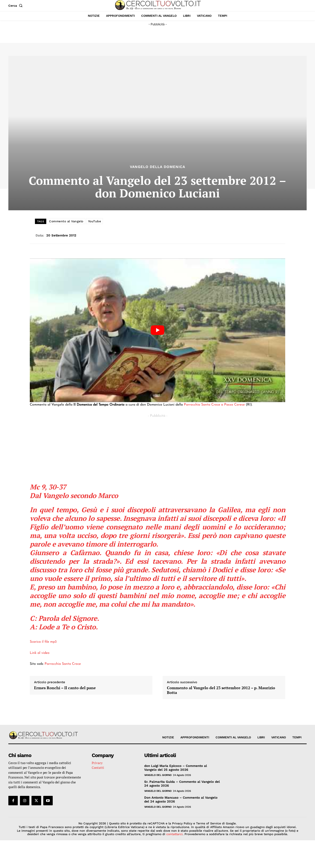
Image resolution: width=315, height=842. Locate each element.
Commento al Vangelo (66, 221)
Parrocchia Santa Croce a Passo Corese (214, 404)
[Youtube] (48, 800)
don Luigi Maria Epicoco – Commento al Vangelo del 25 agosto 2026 (175, 768)
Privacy (97, 763)
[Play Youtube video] (157, 330)
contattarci (174, 834)
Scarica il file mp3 (43, 642)
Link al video (40, 653)
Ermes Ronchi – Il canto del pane (65, 688)
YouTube (94, 221)
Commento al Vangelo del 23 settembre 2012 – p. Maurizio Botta (221, 690)
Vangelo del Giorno (158, 775)
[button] (16, 5)
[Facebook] (13, 800)
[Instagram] (24, 800)
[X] (36, 800)
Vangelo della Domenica (157, 167)
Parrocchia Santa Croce (63, 664)
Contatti (98, 767)
